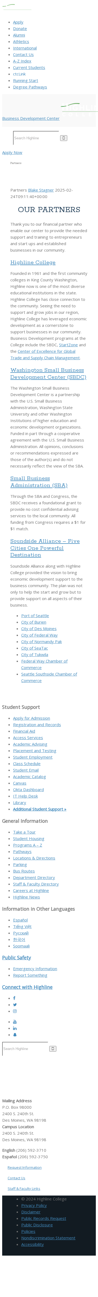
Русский (21, 933)
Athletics (21, 41)
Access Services (28, 737)
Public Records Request (43, 1218)
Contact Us (23, 54)
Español (20, 920)
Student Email (26, 770)
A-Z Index (22, 61)
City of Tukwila (34, 654)
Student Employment (33, 757)
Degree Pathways (30, 87)
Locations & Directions (34, 858)
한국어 (19, 939)
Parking (20, 864)
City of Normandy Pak (41, 641)
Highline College (33, 262)
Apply (18, 22)
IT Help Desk (25, 796)
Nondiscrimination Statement (48, 1237)
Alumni (19, 35)
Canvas (19, 783)
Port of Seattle (35, 615)
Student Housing (28, 838)
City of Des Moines (39, 628)
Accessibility (32, 1244)
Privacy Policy (34, 1205)
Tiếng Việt (22, 926)
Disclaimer (31, 1211)
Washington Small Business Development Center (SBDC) (48, 374)
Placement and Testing (34, 750)
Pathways (22, 851)
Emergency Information (35, 968)
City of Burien (33, 622)
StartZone (68, 344)
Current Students (29, 67)
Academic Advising (30, 744)
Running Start (25, 80)
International (25, 48)
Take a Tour (24, 832)
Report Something (30, 975)
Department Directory (34, 877)
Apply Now (12, 152)
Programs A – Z (27, 845)
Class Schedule (27, 763)
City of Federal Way (39, 635)
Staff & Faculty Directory (36, 884)
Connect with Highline (27, 987)
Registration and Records (37, 724)
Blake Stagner (41, 190)
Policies (28, 1231)
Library (19, 802)
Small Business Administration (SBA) (39, 482)
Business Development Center (31, 118)
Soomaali (21, 946)
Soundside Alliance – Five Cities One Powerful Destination (45, 548)
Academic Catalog (29, 776)
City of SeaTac (34, 648)
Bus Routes (24, 871)
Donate (20, 28)
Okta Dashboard (28, 789)
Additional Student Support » (39, 809)
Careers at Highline (31, 890)
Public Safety (16, 957)
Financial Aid (24, 731)
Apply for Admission (31, 718)
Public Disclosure (37, 1224)
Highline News (26, 897)
